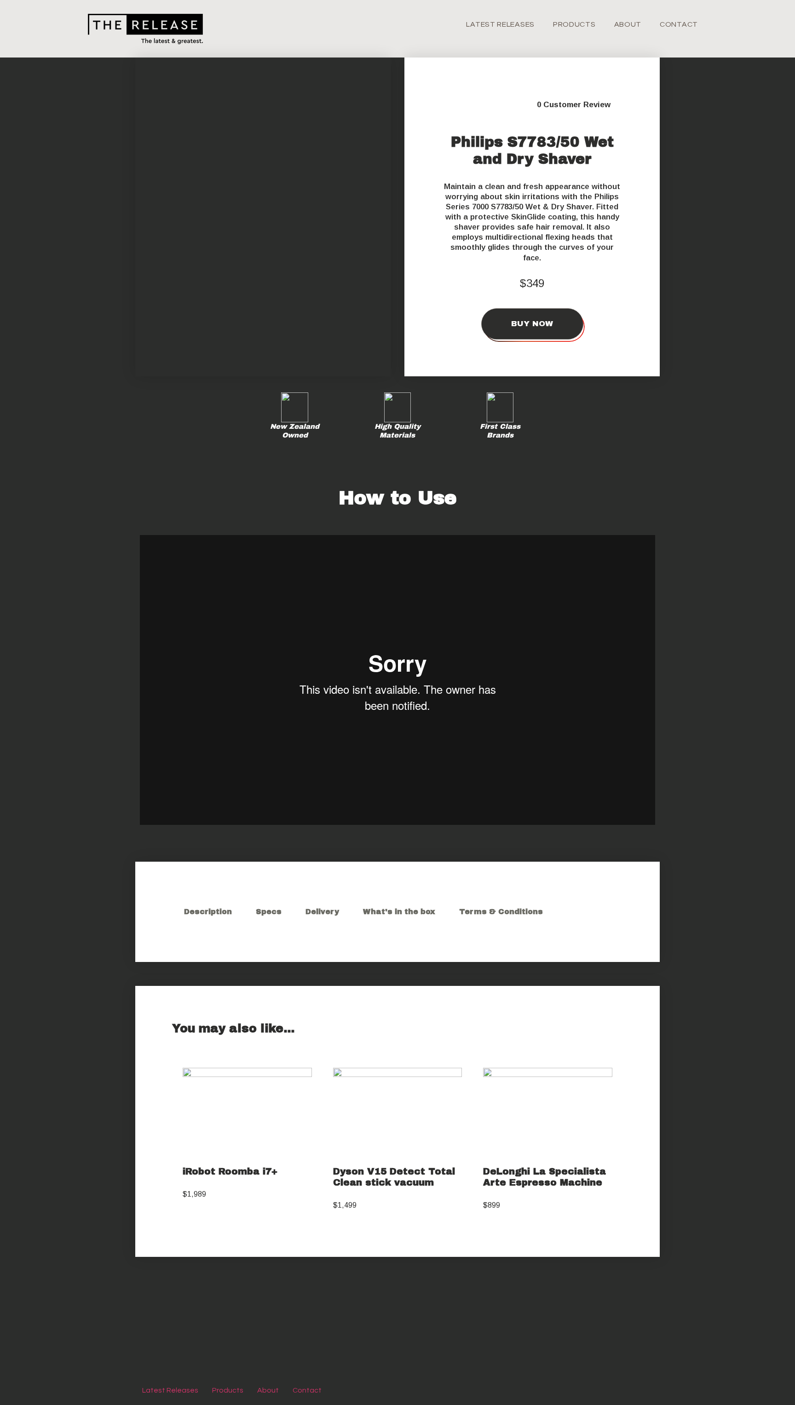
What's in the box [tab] (399, 912)
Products (574, 24)
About (628, 24)
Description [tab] (208, 912)
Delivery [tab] (322, 912)
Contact (679, 24)
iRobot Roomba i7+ (230, 1171)
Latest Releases (500, 24)
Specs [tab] (269, 912)
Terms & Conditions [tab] (501, 912)
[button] (263, 304)
